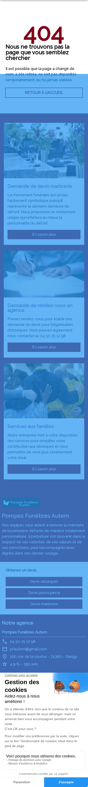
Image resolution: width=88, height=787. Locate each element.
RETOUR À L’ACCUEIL (44, 92)
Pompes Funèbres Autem (24, 632)
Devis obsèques (44, 581)
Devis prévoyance (44, 592)
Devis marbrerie (44, 604)
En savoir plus (44, 234)
